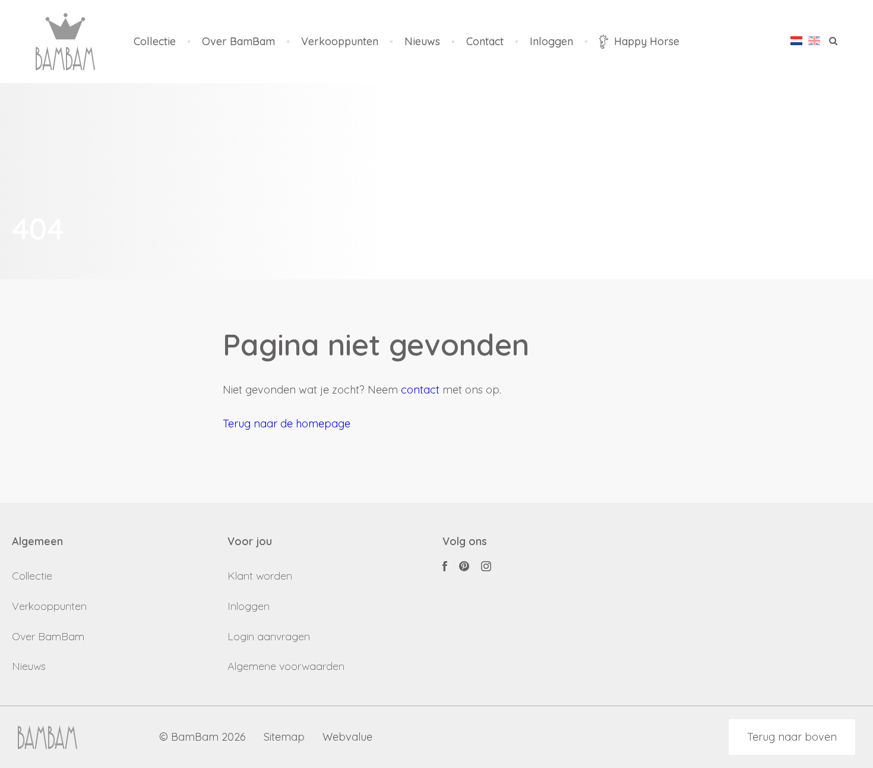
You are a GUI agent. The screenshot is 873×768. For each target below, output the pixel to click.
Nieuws (422, 42)
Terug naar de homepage (286, 423)
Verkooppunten (339, 42)
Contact (485, 42)
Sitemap (284, 737)
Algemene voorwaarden (285, 666)
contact (420, 389)
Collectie (155, 42)
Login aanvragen (268, 636)
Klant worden (259, 576)
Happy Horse (646, 41)
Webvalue (347, 737)
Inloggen (551, 42)
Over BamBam (238, 42)
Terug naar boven (792, 737)
